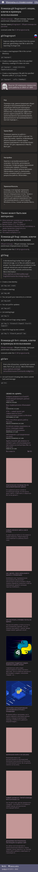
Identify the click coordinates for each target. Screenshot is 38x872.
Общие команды (7, 19)
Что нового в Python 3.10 (11, 232)
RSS (30, 451)
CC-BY (17, 30)
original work (24, 30)
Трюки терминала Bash (10, 230)
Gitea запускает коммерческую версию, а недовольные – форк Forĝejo (17, 221)
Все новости (10, 451)
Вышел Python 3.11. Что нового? (13, 224)
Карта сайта (14, 866)
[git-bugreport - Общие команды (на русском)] (35, 36)
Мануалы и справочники (19, 2)
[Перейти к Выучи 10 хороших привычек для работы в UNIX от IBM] (19, 86)
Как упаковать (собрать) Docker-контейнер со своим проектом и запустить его (18, 227)
